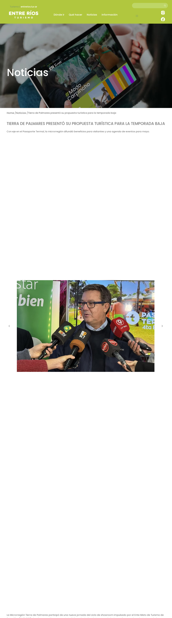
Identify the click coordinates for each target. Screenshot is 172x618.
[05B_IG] (163, 13)
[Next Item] (162, 326)
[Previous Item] (9, 326)
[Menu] (137, 16)
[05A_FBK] (163, 19)
